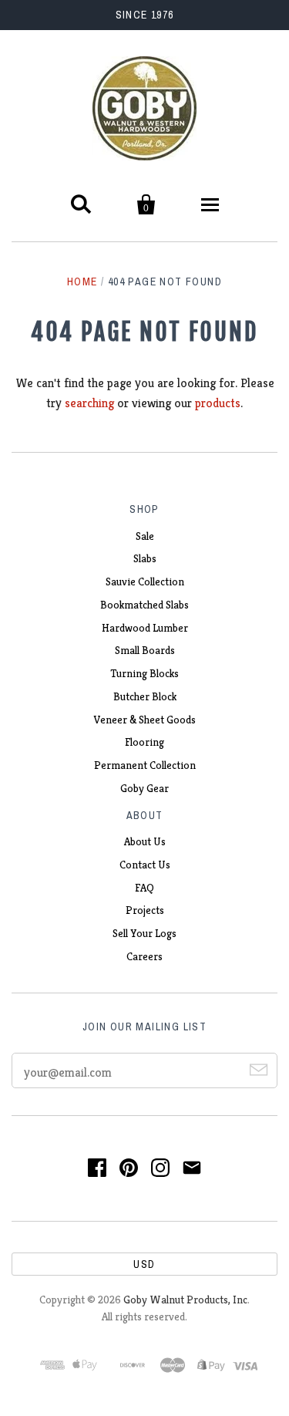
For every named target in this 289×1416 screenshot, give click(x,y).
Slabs (144, 558)
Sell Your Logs (144, 933)
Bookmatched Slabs (144, 605)
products (217, 403)
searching (89, 403)
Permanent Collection (145, 765)
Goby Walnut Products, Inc (185, 1299)
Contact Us (144, 865)
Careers (144, 956)
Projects (145, 910)
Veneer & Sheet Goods (145, 720)
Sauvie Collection (145, 581)
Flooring (144, 742)
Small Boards (145, 650)
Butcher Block (144, 696)
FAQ (144, 888)
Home (82, 281)
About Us (145, 841)
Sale (145, 536)
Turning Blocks (144, 673)
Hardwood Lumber (145, 628)
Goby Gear (144, 788)
